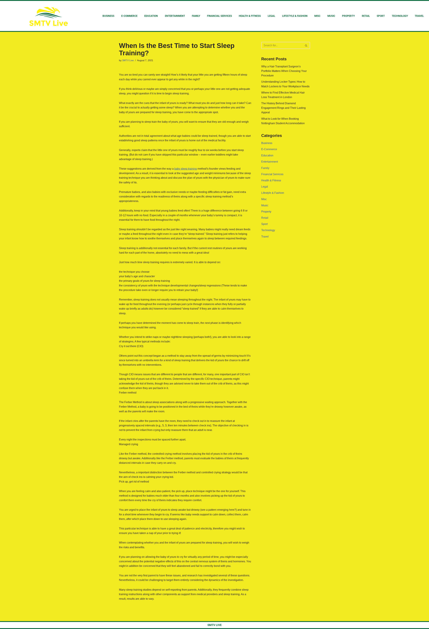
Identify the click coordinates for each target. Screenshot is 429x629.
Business (108, 15)
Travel (419, 15)
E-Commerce (129, 15)
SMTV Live (128, 60)
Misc (317, 15)
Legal (271, 15)
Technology (400, 15)
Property (348, 15)
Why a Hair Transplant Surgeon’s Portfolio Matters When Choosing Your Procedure (284, 71)
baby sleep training (185, 168)
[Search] (306, 45)
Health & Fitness (250, 15)
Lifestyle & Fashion (295, 15)
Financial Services (219, 15)
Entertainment (175, 15)
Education (151, 15)
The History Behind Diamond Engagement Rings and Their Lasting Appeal (283, 108)
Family (196, 15)
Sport (381, 15)
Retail (366, 15)
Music (331, 15)
